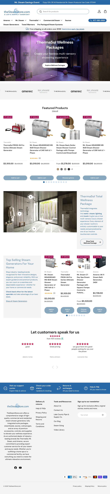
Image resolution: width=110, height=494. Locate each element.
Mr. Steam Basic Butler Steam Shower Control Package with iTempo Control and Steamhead (66, 149)
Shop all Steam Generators (16, 301)
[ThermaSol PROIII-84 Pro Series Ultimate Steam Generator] (15, 127)
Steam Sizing (59, 425)
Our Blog (57, 421)
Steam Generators (11, 24)
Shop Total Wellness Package (90, 242)
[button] (105, 11)
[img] (55, 336)
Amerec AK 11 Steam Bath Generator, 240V (98, 278)
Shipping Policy (89, 486)
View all (55, 111)
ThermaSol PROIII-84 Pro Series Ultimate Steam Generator (13, 147)
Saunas (68, 20)
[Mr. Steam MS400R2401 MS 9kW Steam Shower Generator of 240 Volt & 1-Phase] (42, 127)
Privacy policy (77, 486)
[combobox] (63, 11)
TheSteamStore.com (14, 486)
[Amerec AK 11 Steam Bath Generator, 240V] (100, 262)
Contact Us (58, 410)
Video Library (59, 430)
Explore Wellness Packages (55, 65)
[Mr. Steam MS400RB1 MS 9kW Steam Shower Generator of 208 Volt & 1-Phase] (95, 127)
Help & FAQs (41, 408)
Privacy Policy (41, 413)
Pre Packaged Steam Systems (50, 24)
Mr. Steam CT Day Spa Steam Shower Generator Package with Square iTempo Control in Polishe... (83, 284)
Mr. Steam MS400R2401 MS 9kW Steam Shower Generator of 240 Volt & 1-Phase (41, 149)
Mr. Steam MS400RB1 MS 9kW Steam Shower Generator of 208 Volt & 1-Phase (94, 149)
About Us (57, 406)
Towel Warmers (28, 24)
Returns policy (102, 486)
